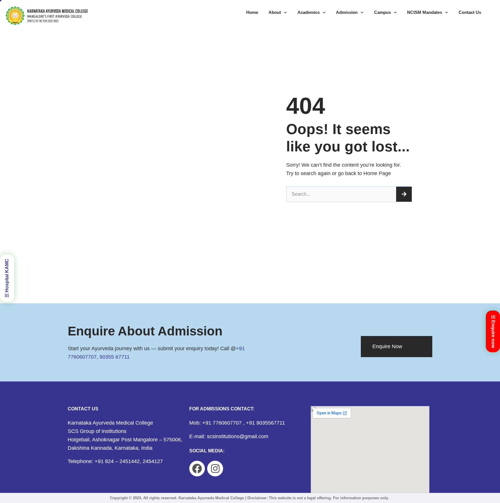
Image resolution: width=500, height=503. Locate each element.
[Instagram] (215, 468)
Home (252, 12)
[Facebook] (197, 468)
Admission (347, 12)
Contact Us (470, 12)
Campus (382, 12)
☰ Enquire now (493, 331)
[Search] (404, 194)
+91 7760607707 (222, 423)
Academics (308, 12)
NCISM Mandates (424, 12)
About (275, 12)
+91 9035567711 (265, 423)
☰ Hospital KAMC (6, 278)
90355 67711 (115, 357)
